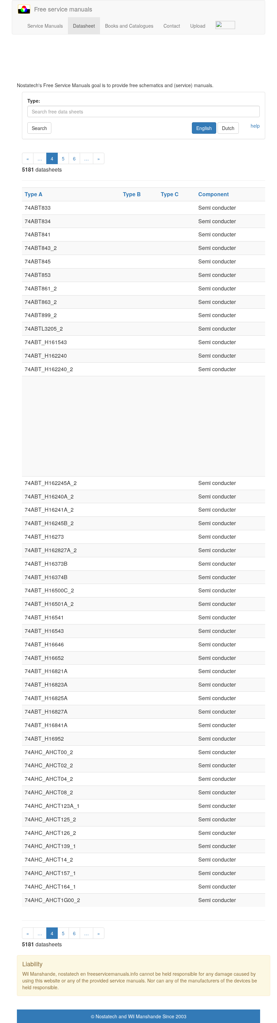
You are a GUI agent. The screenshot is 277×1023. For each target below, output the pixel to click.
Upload (197, 25)
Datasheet (84, 25)
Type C (170, 194)
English (204, 128)
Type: (33, 100)
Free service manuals (61, 8)
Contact (171, 25)
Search (39, 128)
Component (213, 194)
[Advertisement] (143, 58)
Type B (132, 194)
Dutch (228, 128)
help (255, 125)
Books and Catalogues (129, 25)
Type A (34, 194)
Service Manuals (45, 25)
